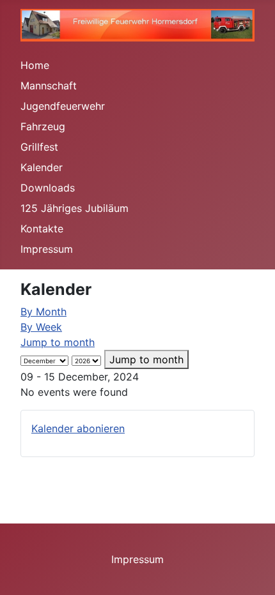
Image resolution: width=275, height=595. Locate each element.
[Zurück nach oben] (252, 571)
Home (34, 65)
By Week (41, 326)
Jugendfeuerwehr (62, 106)
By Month (43, 311)
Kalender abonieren (78, 428)
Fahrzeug (42, 126)
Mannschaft (48, 85)
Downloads (47, 187)
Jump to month (57, 342)
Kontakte (41, 228)
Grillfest (39, 146)
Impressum (46, 249)
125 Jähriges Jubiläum (74, 208)
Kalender (41, 167)
